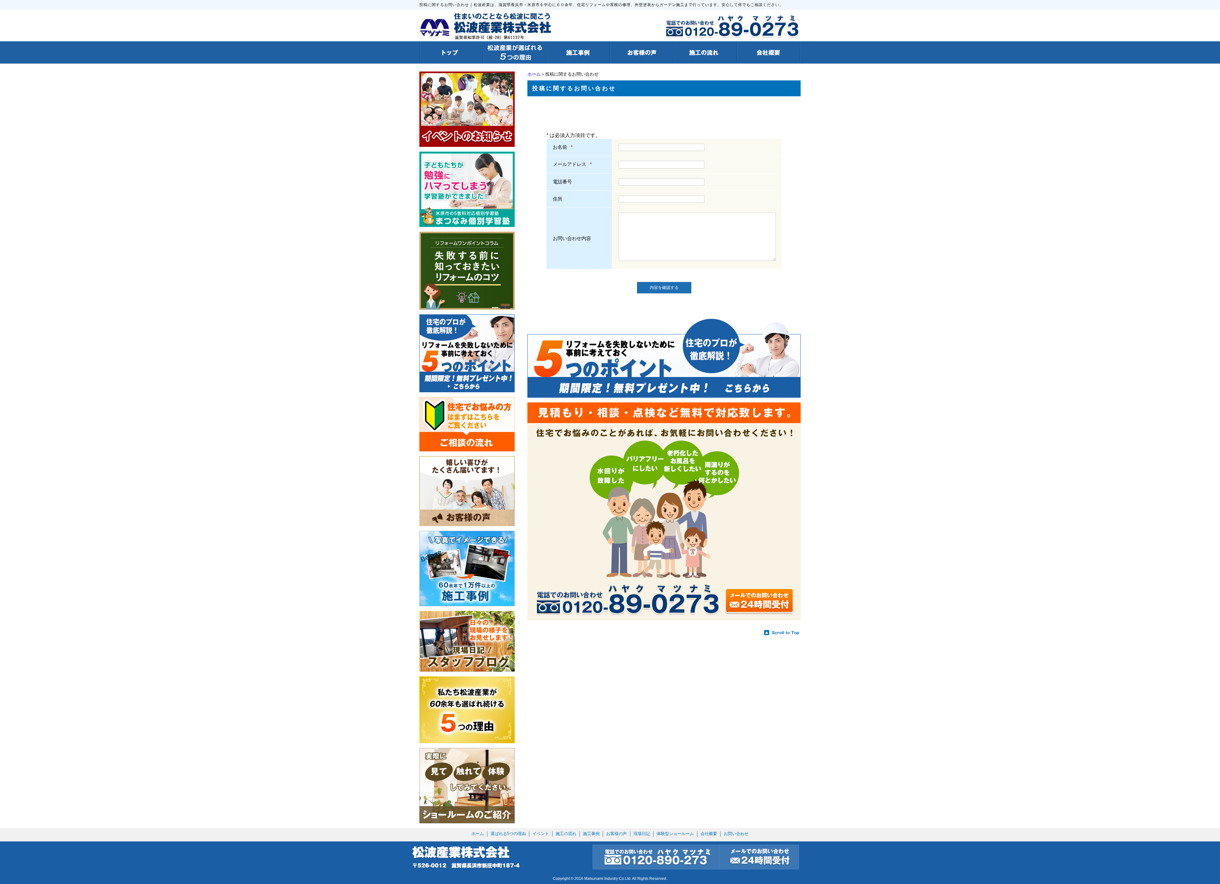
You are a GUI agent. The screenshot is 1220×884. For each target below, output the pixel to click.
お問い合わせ (736, 833)
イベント (540, 833)
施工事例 (591, 833)
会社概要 (709, 833)
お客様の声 (616, 833)
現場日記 (642, 833)
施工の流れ (566, 833)
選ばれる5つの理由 (508, 833)
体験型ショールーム (675, 833)
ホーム (534, 74)
